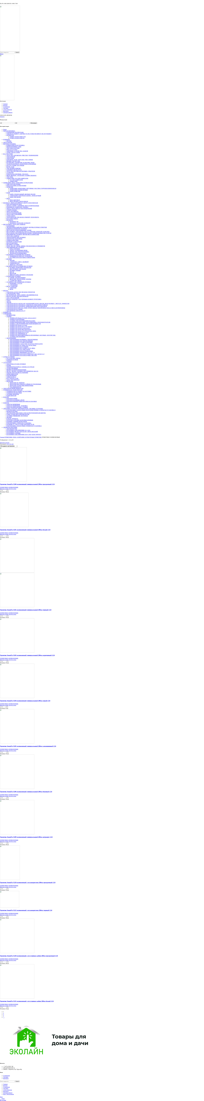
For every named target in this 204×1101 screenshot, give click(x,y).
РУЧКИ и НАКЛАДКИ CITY (18, 136)
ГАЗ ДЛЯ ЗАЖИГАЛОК (16, 180)
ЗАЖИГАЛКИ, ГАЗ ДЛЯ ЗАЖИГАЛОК (17, 178)
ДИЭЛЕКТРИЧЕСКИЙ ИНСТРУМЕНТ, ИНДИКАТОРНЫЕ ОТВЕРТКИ (26, 227)
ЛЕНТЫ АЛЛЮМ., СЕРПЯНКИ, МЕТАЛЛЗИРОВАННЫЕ (22, 205)
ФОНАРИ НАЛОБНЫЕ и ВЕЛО (15, 400)
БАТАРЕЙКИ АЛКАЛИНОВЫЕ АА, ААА (18, 430)
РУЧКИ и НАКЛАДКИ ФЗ (17, 138)
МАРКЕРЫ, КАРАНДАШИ (14, 241)
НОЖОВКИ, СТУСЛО (16, 283)
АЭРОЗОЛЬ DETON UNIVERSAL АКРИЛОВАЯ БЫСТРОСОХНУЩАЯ (26, 306)
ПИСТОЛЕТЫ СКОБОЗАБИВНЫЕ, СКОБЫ (18, 230)
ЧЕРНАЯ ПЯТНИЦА (9, 131)
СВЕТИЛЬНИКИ (11, 338)
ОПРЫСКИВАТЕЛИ (12, 374)
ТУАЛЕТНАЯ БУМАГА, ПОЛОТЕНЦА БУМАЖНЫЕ (21, 164)
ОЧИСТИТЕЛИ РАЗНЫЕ (13, 184)
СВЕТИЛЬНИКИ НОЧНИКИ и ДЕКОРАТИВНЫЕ (24, 339)
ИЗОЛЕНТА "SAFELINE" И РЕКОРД (20, 223)
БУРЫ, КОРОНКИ (15, 249)
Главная (2, 437)
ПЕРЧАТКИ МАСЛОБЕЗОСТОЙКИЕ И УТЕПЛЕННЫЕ (25, 384)
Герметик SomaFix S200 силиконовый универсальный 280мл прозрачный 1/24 (27, 484)
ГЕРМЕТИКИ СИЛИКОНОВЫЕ (19, 190)
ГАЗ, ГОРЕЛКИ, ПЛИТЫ (13, 358)
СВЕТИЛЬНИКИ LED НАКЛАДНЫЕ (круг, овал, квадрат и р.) (27, 354)
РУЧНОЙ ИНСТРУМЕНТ (13, 276)
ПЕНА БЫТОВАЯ (15, 200)
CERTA (8, 300)
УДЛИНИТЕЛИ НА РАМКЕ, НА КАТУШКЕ (18, 391)
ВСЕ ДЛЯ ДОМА (8, 154)
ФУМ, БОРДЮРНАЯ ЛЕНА (14, 204)
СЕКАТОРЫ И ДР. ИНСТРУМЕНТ (16, 364)
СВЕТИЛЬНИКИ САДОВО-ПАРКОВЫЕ (21, 342)
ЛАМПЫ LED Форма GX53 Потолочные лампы (23, 331)
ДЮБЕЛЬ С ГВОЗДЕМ (16, 264)
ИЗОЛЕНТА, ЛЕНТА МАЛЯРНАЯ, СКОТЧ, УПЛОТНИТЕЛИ (20, 203)
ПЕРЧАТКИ (9, 381)
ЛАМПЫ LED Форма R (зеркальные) (20, 328)
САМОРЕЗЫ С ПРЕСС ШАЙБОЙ (19, 262)
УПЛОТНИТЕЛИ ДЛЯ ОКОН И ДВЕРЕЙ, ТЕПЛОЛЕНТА (22, 217)
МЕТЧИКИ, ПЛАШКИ (12, 244)
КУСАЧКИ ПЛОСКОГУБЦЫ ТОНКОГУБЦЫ (22, 257)
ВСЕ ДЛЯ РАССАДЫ (12, 378)
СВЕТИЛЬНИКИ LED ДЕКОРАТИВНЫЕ (21, 341)
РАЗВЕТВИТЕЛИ (11, 395)
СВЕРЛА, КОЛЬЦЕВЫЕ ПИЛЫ (18, 250)
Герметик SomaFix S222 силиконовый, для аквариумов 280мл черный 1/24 (26, 910)
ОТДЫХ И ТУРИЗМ (9, 356)
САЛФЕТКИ (9, 172)
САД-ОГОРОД (7, 362)
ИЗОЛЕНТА (9, 220)
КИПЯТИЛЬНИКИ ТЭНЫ (13, 146)
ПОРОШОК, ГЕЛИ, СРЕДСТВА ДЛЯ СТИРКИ (19, 159)
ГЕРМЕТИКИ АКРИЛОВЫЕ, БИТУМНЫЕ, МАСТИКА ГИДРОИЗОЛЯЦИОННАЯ (33, 188)
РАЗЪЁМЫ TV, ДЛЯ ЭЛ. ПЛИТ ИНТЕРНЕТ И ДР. (20, 424)
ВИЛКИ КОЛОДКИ (11, 411)
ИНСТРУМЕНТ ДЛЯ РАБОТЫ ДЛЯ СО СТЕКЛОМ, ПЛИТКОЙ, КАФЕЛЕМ (27, 231)
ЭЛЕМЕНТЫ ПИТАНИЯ (10, 427)
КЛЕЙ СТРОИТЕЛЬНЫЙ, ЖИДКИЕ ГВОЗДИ (22, 194)
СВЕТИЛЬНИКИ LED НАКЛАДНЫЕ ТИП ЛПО (23, 355)
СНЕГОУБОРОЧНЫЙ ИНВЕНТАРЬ (13, 388)
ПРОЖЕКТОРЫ (10, 315)
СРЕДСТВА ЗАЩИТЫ (12, 236)
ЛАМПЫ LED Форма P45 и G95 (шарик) (21, 326)
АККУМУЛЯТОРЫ (11, 428)
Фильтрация (33, 123)
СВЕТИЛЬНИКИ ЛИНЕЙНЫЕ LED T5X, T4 (22, 352)
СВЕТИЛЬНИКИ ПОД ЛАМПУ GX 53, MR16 (22, 348)
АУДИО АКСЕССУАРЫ (13, 152)
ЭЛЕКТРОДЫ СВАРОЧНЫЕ (14, 238)
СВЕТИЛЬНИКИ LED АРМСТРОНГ (20, 349)
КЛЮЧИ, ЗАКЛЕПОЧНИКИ (18, 277)
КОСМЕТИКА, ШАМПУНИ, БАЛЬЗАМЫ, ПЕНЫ (20, 162)
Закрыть (2, 116)
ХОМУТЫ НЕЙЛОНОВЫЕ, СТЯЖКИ (17, 407)
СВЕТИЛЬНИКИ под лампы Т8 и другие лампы (23, 345)
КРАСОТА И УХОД (11, 149)
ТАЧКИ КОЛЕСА (11, 377)
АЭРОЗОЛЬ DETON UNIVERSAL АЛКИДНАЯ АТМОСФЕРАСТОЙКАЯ (27, 305)
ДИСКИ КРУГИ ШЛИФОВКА (18, 253)
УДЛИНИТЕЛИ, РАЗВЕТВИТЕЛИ (12, 390)
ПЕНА (8, 198)
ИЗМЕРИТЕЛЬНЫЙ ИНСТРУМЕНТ (16, 228)
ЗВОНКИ (9, 417)
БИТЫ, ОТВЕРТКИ (11, 286)
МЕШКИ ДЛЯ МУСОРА (13, 161)
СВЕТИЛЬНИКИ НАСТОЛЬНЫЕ (19, 346)
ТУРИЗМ (8, 361)
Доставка (5, 1077)
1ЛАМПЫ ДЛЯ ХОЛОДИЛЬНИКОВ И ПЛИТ (22, 321)
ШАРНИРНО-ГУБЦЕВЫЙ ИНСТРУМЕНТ (18, 254)
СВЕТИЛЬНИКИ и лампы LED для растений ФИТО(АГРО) (26, 344)
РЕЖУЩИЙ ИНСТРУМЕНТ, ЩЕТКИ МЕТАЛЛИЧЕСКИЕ (22, 234)
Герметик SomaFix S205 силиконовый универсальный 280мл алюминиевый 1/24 (28, 746)
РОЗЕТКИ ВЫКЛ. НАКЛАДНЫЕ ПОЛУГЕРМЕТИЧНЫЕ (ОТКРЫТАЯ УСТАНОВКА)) (31, 410)
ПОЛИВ (8, 365)
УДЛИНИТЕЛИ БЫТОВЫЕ (14, 392)
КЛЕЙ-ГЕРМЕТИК (15, 191)
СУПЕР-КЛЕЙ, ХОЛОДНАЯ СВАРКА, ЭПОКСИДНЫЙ (25, 195)
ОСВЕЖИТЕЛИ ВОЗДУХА (14, 169)
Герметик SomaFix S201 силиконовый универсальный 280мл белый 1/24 (25, 530)
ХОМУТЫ (6, 403)
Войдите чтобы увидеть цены (8, 488)
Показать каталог (4, 442)
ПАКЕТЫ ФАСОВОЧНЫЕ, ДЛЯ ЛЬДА (17, 174)
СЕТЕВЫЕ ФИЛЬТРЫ (12, 394)
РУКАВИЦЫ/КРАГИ (15, 387)
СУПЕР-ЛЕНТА (10, 215)
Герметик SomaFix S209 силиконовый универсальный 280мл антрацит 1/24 (26, 837)
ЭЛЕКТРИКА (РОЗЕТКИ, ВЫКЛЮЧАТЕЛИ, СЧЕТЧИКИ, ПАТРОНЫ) (23, 408)
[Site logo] (10, 50)
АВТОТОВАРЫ (7, 142)
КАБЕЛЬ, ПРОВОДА (12, 418)
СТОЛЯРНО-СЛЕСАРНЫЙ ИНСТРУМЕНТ (18, 282)
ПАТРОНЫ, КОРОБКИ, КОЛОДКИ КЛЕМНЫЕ (19, 420)
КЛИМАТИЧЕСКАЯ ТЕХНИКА (15, 145)
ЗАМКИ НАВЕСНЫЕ (12, 240)
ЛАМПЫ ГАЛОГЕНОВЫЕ (17, 319)
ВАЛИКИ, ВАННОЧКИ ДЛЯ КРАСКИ (20, 267)
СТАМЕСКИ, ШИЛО (15, 280)
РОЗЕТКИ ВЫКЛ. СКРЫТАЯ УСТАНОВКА (18, 423)
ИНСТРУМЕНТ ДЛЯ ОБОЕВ (18, 269)
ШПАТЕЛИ (13, 273)
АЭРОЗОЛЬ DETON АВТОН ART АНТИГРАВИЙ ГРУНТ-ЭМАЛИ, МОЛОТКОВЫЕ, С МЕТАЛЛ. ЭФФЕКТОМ (37, 303)
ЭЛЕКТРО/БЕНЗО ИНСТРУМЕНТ (16, 237)
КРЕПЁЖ (9, 259)
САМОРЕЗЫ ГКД (14, 263)
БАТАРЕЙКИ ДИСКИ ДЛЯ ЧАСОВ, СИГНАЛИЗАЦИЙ (22, 431)
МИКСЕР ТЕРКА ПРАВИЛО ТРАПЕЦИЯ (21, 274)
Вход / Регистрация (8, 1094)
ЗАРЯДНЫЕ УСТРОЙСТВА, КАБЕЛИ (17, 151)
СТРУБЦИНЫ (14, 285)
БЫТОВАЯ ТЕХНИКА (9, 144)
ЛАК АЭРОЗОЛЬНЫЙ (12, 297)
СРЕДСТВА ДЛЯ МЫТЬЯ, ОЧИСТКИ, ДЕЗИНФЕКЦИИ (22, 155)
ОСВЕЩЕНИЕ (7, 313)
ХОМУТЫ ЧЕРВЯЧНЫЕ (13, 404)
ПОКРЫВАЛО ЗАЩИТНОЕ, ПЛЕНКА (17, 207)
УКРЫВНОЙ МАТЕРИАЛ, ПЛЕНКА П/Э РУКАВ (20, 367)
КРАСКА (5, 290)
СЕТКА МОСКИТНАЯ (12, 380)
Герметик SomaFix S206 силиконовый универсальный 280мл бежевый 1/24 (26, 791)
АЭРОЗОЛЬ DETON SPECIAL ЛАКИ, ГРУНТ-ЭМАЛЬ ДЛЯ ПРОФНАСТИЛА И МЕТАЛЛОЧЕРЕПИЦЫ (35, 308)
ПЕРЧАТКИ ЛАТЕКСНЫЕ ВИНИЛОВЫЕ (21, 385)
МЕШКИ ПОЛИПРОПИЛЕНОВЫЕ (16, 369)
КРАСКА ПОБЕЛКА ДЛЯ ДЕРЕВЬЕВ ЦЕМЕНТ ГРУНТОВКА (23, 299)
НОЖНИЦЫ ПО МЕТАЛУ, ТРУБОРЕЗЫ (21, 256)
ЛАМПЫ (8, 316)
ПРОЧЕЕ (8, 141)
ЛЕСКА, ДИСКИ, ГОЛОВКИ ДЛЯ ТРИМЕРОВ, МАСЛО (22, 371)
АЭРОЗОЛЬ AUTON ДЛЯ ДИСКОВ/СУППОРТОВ (20, 292)
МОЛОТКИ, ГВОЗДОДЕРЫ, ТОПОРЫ (20, 279)
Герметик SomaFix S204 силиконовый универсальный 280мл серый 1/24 (25, 701)
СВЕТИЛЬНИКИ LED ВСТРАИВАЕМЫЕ (21, 351)
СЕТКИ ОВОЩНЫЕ (12, 368)
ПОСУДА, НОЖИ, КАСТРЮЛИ (15, 165)
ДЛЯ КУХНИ (10, 158)
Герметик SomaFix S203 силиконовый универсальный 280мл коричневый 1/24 (27, 655)
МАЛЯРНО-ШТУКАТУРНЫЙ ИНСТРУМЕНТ (19, 266)
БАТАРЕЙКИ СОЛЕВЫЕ (13, 433)
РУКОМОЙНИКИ (11, 375)
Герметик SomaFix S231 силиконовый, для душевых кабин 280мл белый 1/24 (27, 1001)
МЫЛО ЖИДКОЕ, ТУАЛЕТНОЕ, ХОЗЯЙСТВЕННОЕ (21, 175)
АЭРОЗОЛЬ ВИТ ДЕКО (13, 293)
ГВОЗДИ (12, 260)
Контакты (6, 1078)
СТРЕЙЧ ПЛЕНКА (11, 210)
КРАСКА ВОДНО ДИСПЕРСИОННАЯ (17, 296)
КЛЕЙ (8, 192)
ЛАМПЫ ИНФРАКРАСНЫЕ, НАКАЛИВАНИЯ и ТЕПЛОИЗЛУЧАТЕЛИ (30, 322)
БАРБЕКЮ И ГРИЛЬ (12, 359)
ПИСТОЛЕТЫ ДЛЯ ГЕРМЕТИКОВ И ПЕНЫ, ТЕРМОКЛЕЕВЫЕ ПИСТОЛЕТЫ (28, 233)
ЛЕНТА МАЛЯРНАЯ (12, 211)
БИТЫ (11, 289)
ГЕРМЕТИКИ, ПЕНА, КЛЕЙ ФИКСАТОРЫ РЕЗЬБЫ (18, 182)
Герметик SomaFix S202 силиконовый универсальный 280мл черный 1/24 (25, 610)
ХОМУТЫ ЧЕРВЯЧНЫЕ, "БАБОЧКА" (17, 405)
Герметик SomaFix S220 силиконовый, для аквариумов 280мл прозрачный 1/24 (27, 882)
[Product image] (17, 606)
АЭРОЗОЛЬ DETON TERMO (14, 309)
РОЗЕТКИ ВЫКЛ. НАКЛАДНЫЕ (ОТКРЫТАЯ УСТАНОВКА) (24, 426)
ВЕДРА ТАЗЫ (10, 167)
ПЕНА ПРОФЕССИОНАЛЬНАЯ (19, 201)
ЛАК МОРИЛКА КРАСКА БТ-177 (15, 310)
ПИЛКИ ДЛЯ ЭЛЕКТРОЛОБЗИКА (19, 251)
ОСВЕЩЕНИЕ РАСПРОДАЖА (15, 132)
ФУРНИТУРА (10, 135)
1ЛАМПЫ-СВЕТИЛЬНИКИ (17, 336)
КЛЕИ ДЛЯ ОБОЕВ (15, 197)
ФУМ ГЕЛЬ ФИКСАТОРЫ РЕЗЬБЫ (16, 185)
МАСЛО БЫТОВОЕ (12, 243)
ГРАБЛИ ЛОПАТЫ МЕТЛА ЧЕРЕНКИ (17, 372)
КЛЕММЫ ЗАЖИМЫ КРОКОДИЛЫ (16, 421)
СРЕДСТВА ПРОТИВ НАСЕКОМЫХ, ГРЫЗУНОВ (20, 171)
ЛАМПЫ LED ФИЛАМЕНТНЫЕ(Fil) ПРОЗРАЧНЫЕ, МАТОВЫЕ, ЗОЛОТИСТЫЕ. (33, 335)
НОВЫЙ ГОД (7, 312)
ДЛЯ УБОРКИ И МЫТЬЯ (13, 168)
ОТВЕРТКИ (13, 287)
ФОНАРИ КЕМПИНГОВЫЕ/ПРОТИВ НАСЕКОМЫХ (21, 401)
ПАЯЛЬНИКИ (10, 226)
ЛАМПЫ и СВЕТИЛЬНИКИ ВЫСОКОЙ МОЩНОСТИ (25, 323)
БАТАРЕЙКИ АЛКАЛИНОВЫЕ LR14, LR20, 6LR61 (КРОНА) (23, 434)
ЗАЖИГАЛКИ (13, 181)
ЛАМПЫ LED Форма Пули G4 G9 (19, 332)
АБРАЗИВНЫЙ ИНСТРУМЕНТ (15, 247)
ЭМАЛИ (8, 302)
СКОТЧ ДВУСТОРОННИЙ (14, 214)
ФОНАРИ (6, 397)
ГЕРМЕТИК (9, 187)
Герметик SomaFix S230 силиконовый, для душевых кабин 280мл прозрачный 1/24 (29, 956)
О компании (6, 1075)
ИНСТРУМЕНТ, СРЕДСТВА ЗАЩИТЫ (14, 224)
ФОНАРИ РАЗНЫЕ (11, 398)
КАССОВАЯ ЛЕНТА (12, 218)
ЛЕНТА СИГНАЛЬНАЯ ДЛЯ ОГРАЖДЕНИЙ (19, 208)
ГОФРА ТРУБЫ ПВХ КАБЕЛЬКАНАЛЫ (17, 414)
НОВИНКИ (6, 139)
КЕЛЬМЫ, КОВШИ (15, 270)
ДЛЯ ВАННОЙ (10, 156)
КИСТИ (12, 272)
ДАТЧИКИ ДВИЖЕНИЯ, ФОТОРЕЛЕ (17, 415)
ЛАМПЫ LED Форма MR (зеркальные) (20, 329)
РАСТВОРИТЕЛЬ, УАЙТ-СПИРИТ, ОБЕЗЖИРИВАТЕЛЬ (22, 295)
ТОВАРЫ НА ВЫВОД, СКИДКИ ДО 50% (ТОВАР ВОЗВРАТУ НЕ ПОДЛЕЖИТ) (28, 133)
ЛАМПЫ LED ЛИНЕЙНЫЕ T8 (18, 333)
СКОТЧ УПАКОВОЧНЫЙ (13, 213)
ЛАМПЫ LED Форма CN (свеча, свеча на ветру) (23, 318)
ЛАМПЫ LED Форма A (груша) (18, 325)
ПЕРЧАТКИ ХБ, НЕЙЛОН (17, 382)
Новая (5, 129)
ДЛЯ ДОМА (9, 177)
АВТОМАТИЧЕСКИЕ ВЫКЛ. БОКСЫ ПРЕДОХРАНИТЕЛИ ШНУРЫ (26, 413)
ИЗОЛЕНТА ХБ (14, 221)
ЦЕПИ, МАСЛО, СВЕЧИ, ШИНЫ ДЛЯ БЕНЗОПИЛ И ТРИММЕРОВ (25, 246)
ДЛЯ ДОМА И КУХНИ (12, 148)
